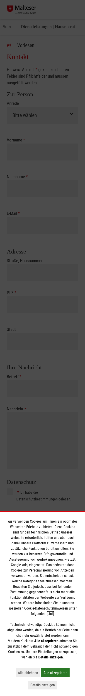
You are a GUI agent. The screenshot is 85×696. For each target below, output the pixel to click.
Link (50, 614)
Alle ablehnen (29, 672)
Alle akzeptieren (57, 672)
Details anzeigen (43, 685)
